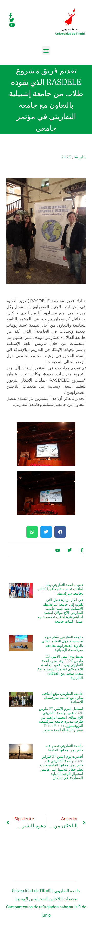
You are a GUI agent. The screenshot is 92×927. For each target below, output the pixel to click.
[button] (46, 50)
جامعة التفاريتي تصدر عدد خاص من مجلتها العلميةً (64, 747)
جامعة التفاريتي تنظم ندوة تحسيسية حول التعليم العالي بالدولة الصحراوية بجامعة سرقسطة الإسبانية (62, 643)
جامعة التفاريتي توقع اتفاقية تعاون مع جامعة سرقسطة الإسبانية (62, 698)
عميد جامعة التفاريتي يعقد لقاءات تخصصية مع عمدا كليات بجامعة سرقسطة (60, 589)
